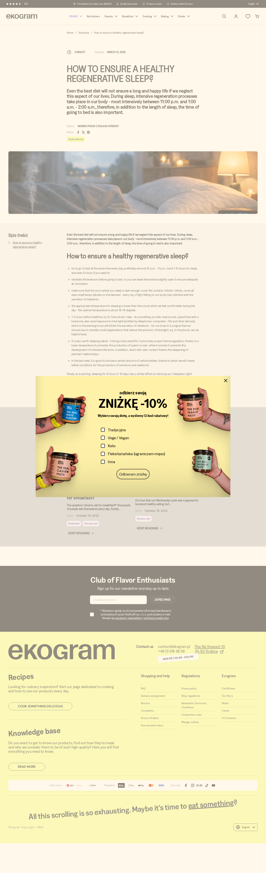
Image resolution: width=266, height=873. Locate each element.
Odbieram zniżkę (133, 474)
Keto (111, 445)
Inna (111, 461)
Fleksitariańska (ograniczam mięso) (136, 453)
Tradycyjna (117, 430)
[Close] (225, 380)
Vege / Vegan (118, 438)
